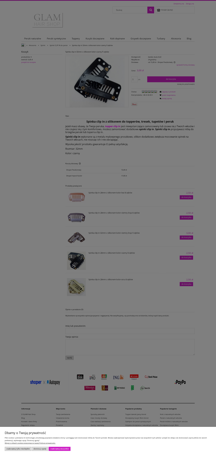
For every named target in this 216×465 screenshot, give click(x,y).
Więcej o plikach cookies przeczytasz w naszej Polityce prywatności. (30, 443)
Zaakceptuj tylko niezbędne (18, 449)
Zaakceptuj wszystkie (59, 449)
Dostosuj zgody (40, 449)
